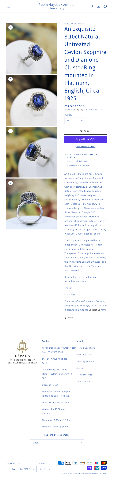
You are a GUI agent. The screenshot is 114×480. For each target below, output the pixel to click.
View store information (78, 165)
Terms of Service (84, 374)
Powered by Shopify (99, 473)
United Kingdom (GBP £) (20, 469)
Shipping (79, 110)
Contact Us (94, 309)
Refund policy (83, 381)
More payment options (85, 146)
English (43, 469)
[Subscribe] (80, 442)
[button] (9, 6)
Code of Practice (84, 354)
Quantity (68, 115)
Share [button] (70, 317)
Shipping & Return (85, 361)
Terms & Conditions (85, 347)
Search (79, 368)
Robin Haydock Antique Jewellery (80, 473)
